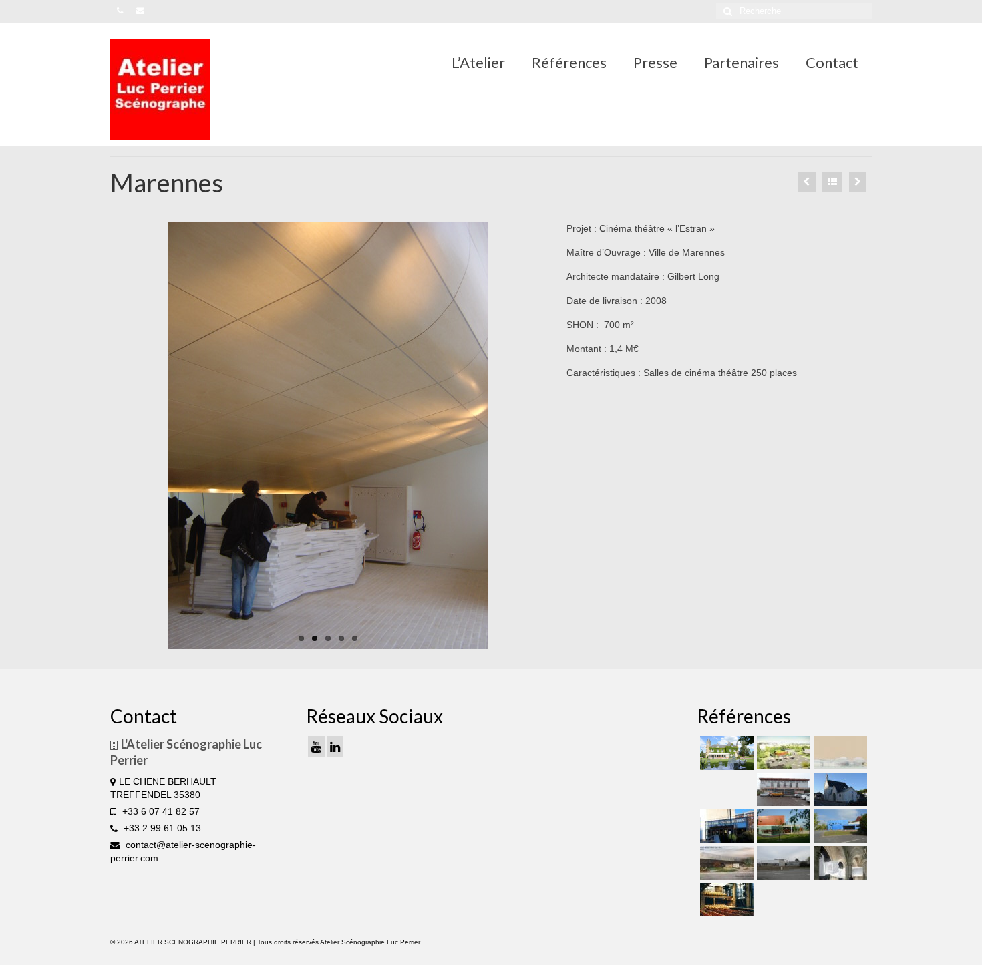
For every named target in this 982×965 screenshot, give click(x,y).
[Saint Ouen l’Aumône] (807, 182)
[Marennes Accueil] (328, 435)
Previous (98, 436)
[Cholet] (782, 752)
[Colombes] (838, 863)
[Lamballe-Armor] (782, 826)
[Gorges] (838, 826)
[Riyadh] (838, 752)
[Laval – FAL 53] (857, 182)
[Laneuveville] (782, 789)
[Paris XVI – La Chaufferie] (725, 899)
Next (558, 436)
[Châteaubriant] (838, 789)
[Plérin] (782, 863)
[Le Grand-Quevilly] (725, 826)
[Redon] (725, 863)
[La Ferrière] (725, 753)
